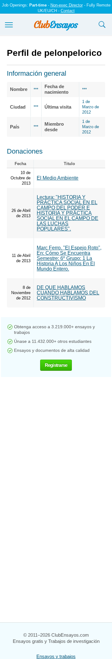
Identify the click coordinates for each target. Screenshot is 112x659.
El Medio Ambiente (57, 178)
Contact (68, 10)
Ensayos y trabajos (56, 656)
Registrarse (56, 365)
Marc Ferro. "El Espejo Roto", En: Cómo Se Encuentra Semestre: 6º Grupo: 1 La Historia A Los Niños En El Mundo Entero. (69, 258)
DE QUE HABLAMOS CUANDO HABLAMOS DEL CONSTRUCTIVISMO (68, 293)
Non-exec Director (66, 5)
